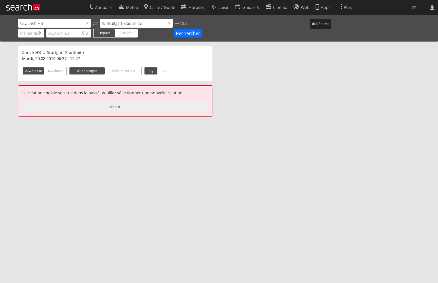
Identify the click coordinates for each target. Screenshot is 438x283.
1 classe (55, 70)
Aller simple (87, 70)
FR (414, 7)
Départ (104, 32)
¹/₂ (151, 70)
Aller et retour (123, 70)
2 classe (33, 70)
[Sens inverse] (95, 23)
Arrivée (126, 32)
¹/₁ (165, 70)
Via (183, 23)
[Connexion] (432, 7)
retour (115, 106)
